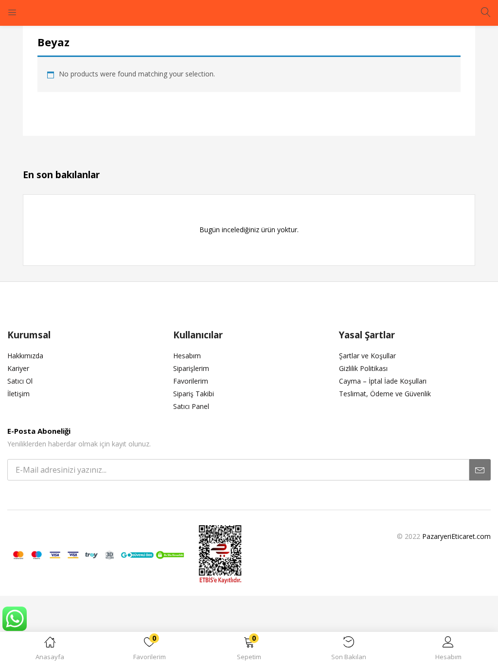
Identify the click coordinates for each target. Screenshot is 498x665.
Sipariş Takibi (193, 393)
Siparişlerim (191, 368)
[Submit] (480, 469)
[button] (249, 650)
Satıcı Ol (20, 381)
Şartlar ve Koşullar (367, 355)
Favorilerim (190, 381)
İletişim (18, 393)
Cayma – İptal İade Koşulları (383, 381)
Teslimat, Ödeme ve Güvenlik (385, 393)
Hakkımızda (25, 355)
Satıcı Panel (191, 406)
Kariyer (18, 368)
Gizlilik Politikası (363, 368)
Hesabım (187, 355)
